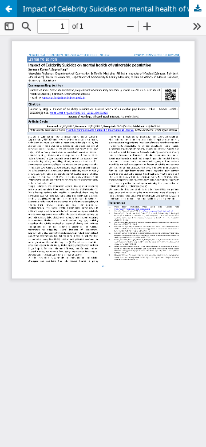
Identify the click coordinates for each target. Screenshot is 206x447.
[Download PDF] (197, 8)
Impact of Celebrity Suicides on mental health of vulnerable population (114, 8)
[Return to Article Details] (8, 8)
